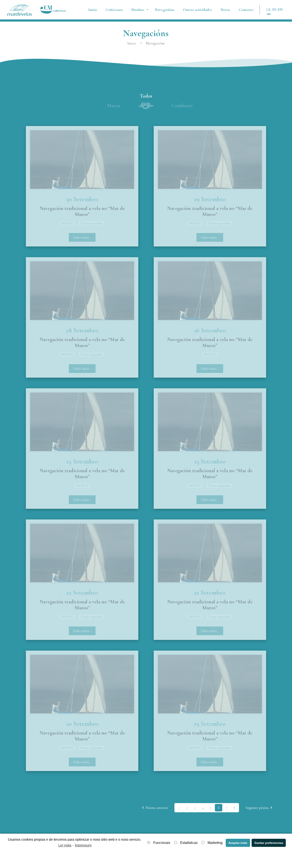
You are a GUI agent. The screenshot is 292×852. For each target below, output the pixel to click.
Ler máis (64, 845)
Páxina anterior (157, 807)
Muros (113, 106)
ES (274, 9)
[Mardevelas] (19, 9)
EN (280, 9)
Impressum (83, 845)
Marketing (215, 843)
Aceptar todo (237, 843)
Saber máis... (82, 237)
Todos (146, 96)
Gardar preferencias (268, 843)
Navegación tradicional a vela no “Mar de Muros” (82, 211)
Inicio (131, 43)
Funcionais (161, 843)
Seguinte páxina (257, 807)
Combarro (182, 106)
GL (268, 9)
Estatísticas (189, 843)
